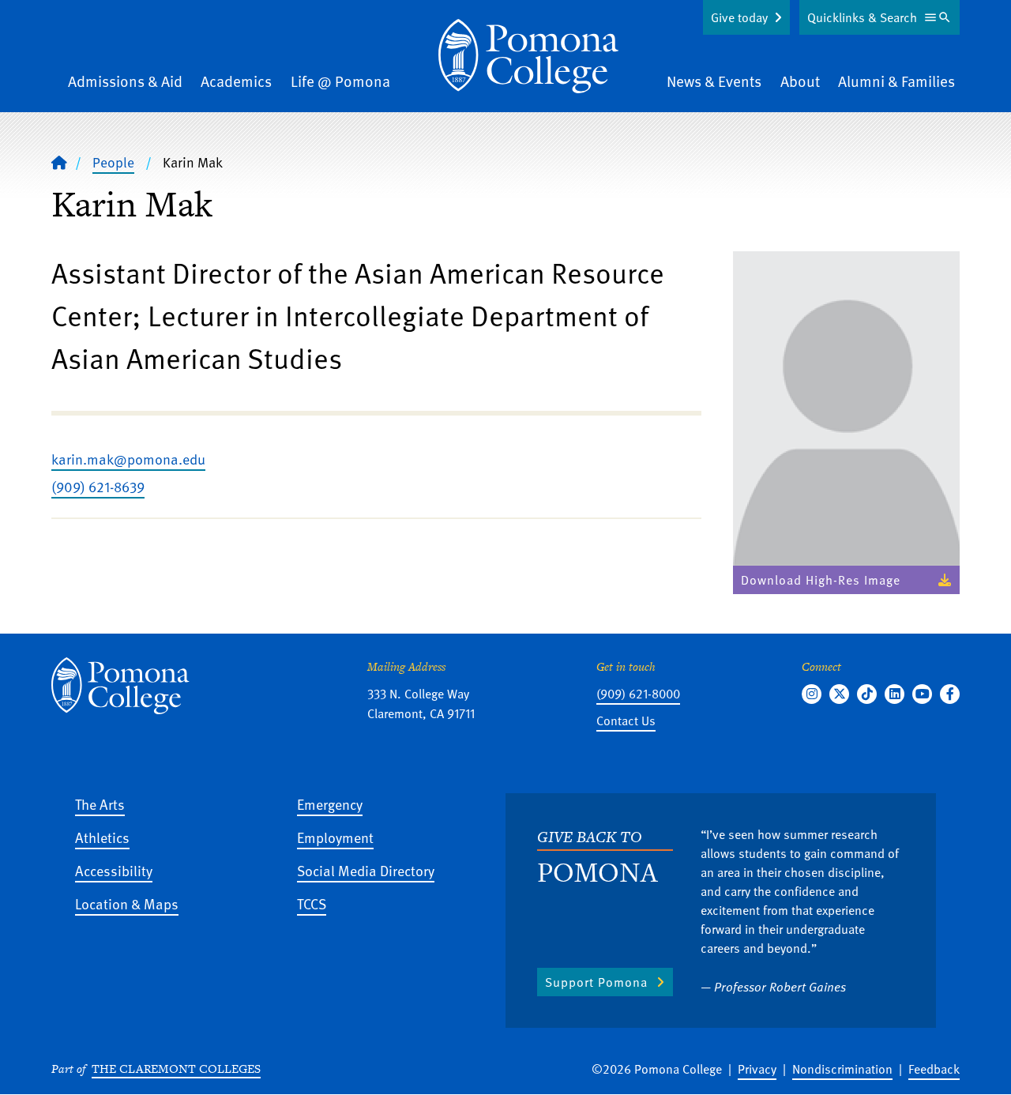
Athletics (102, 837)
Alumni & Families (896, 81)
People (113, 162)
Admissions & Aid (125, 81)
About (800, 81)
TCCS (311, 903)
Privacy (757, 1068)
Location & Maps (127, 903)
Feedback (934, 1068)
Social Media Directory (365, 870)
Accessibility (113, 870)
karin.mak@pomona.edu (128, 458)
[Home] (528, 56)
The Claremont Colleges (176, 1068)
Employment (335, 837)
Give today (739, 17)
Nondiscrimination (842, 1068)
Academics (236, 81)
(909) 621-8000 (638, 693)
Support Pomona (596, 982)
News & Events (714, 81)
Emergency (330, 804)
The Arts (100, 804)
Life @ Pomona (340, 81)
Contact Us (626, 720)
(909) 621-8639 (98, 486)
